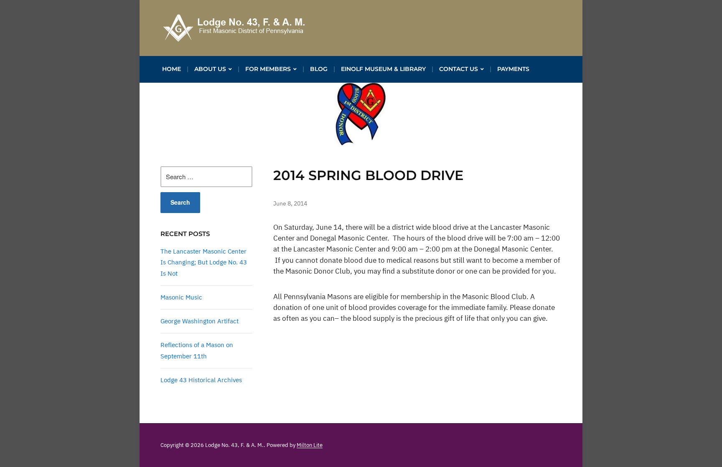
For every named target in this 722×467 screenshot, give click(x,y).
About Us (210, 69)
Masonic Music (181, 297)
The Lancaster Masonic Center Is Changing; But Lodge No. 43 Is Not (203, 262)
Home (171, 69)
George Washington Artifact (199, 321)
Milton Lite (310, 445)
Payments (513, 69)
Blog (319, 69)
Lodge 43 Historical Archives (201, 380)
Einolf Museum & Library (383, 69)
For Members (268, 69)
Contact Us (458, 69)
